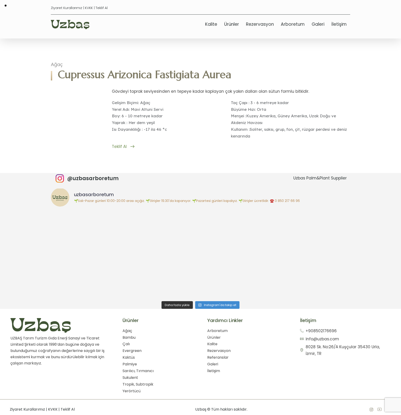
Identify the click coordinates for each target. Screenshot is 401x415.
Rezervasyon (260, 24)
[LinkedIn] (379, 409)
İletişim (339, 24)
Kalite (211, 24)
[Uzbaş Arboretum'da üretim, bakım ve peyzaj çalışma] (88, 232)
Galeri (318, 24)
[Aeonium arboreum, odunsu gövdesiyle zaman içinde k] (163, 274)
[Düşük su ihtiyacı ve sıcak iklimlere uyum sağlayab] (238, 274)
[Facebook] (371, 409)
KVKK (89, 7)
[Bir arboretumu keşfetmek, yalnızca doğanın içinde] (313, 274)
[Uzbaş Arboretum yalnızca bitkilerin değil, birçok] (163, 232)
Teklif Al (102, 7)
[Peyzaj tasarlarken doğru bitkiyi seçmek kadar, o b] (88, 274)
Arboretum (293, 24)
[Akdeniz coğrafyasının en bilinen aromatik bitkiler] (313, 232)
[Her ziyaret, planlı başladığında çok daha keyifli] (238, 232)
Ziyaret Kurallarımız (66, 7)
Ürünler (231, 24)
